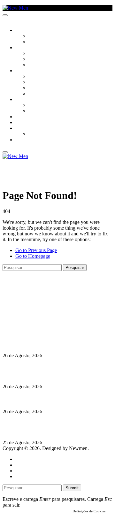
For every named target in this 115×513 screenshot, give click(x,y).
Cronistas (39, 36)
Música (35, 65)
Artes (34, 53)
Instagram (35, 307)
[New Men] (15, 8)
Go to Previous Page (36, 250)
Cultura (24, 48)
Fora (33, 111)
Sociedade (26, 30)
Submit (72, 487)
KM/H (20, 123)
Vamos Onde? (28, 100)
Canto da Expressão (49, 42)
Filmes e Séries (43, 59)
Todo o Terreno (44, 134)
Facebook (35, 313)
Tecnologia (40, 94)
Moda (34, 82)
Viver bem (38, 88)
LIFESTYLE (25, 71)
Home (21, 459)
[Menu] (5, 15)
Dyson (35, 77)
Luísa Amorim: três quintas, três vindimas (48, 399)
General (23, 465)
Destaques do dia (32, 476)
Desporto (25, 128)
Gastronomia (29, 117)
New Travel (27, 140)
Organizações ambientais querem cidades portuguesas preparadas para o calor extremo (52, 427)
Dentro (36, 105)
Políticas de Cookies (41, 325)
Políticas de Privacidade (45, 319)
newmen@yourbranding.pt (52, 296)
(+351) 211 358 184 (45, 301)
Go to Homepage (32, 256)
